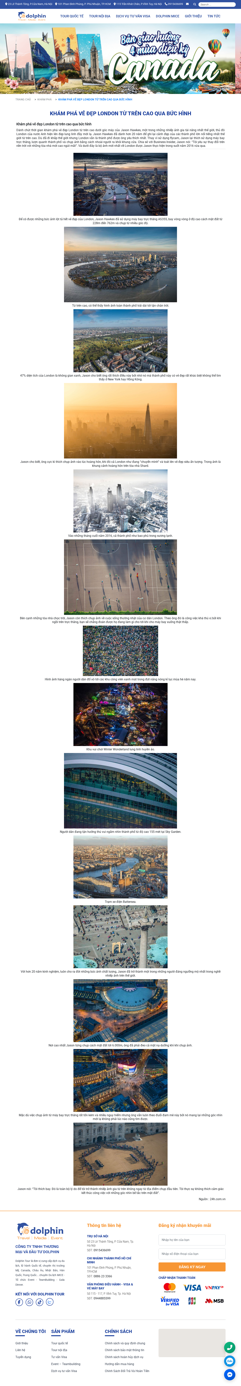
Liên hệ (20, 1350)
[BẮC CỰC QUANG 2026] (113, 78)
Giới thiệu (21, 1343)
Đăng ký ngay (192, 1267)
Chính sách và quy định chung (125, 1343)
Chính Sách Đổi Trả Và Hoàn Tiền (127, 1371)
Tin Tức (213, 16)
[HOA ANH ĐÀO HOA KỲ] (127, 78)
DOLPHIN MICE (167, 16)
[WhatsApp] (29, 1302)
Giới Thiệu (193, 16)
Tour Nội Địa (99, 16)
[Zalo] (49, 1302)
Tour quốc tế (59, 1343)
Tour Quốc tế (71, 16)
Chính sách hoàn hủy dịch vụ (124, 1357)
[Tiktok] (39, 1302)
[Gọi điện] (229, 1347)
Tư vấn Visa (59, 1357)
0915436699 (175, 3)
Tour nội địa (59, 1350)
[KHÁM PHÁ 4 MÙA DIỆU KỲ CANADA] (120, 78)
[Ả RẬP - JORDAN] (134, 78)
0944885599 (102, 1298)
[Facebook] (19, 1302)
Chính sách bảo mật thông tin (124, 1350)
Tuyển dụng (23, 1357)
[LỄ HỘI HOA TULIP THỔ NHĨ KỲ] (106, 78)
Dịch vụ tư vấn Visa (64, 1371)
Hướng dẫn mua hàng (119, 1364)
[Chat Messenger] (229, 1374)
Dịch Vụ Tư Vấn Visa (133, 16)
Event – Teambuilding (65, 1364)
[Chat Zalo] (229, 1361)
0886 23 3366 (103, 1276)
